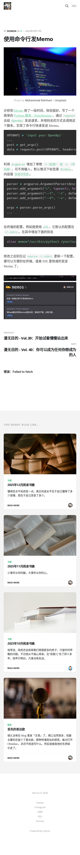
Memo (18, 111)
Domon (11, 31)
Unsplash (60, 100)
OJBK (40, 811)
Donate (40, 821)
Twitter (40, 802)
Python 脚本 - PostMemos (33, 116)
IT (21, 31)
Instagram (40, 807)
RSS (40, 816)
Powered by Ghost (40, 831)
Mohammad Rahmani (38, 100)
